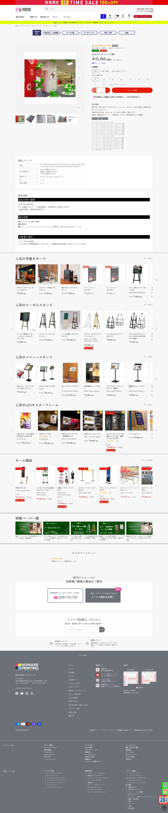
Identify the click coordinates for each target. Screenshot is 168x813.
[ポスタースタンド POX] (48, 373)
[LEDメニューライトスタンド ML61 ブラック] (25, 373)
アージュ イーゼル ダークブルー (47, 335)
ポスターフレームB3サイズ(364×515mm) (104, 147)
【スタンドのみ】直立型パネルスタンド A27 (45, 489)
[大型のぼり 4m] (24, 475)
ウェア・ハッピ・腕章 (135, 792)
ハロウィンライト (134, 773)
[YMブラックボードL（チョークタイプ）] (25, 274)
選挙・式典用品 (133, 799)
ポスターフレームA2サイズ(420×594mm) (104, 140)
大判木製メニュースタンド (92, 387)
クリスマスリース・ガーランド (57, 780)
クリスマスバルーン (53, 785)
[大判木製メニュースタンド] (93, 373)
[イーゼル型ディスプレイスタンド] (70, 321)
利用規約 (120, 730)
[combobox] (83, 8)
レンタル (95, 51)
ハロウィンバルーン (134, 775)
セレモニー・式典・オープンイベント (140, 797)
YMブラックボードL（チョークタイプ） (25, 289)
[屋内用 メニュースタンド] (137, 373)
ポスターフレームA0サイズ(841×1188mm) (104, 137)
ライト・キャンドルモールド (97, 792)
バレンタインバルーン (135, 780)
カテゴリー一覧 (73, 708)
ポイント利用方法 (74, 694)
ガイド (55, 17)
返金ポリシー (94, 730)
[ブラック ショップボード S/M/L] (109, 475)
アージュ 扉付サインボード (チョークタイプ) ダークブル (25, 336)
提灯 (129, 801)
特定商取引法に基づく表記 (143, 730)
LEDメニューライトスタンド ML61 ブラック (25, 387)
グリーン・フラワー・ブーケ (97, 785)
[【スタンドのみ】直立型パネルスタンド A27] (45, 475)
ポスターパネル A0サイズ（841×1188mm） (105, 123)
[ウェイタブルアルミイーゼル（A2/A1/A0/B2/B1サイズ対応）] (137, 321)
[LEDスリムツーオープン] (93, 420)
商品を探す (20, 17)
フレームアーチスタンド (95, 780)
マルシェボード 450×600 (112, 289)
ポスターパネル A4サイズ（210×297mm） (104, 129)
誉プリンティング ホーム (22, 26)
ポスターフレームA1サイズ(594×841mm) (104, 138)
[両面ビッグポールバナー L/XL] (66, 475)
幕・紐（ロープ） (134, 794)
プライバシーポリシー (108, 730)
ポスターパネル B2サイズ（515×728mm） (104, 131)
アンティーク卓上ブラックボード (47, 289)
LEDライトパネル (45, 434)
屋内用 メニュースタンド (137, 387)
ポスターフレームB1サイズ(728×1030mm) (104, 144)
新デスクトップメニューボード (70, 289)
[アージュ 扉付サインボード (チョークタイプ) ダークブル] (25, 321)
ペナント (131, 804)
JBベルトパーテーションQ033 (150, 489)
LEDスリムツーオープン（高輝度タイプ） (70, 435)
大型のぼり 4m (20, 488)
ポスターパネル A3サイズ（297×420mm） (105, 127)
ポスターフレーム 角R (50, 26)
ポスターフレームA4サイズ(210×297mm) (104, 142)
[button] (129, 16)
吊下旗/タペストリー (135, 789)
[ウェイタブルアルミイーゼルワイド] (115, 321)
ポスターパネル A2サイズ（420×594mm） (105, 126)
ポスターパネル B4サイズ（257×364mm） (104, 134)
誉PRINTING (25, 730)
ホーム (93, 122)
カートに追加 (132, 90)
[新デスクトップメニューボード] (70, 274)
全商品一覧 (98, 149)
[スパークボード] (137, 420)
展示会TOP (44, 17)
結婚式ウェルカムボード (95, 775)
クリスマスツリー (52, 775)
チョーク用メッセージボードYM (137, 289)
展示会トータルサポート (76, 690)
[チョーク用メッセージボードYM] (137, 274)
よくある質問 (73, 698)
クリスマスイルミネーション (56, 778)
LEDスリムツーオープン (92, 434)
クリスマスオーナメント (54, 773)
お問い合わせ (73, 701)
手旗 (129, 806)
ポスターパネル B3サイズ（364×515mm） (104, 133)
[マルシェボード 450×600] (115, 274)
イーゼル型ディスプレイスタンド (70, 335)
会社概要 (71, 672)
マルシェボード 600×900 (89, 289)
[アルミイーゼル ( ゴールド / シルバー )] (93, 321)
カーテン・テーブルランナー (97, 773)
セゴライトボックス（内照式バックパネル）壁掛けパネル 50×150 (115, 436)
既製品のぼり (132, 787)
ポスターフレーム (37, 26)
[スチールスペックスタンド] (70, 373)
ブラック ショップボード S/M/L (108, 489)
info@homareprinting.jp (23, 688)
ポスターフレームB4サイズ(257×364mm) (104, 148)
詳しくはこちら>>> (107, 22)
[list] (50, 78)
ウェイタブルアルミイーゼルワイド (115, 335)
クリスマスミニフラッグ (54, 787)
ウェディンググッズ (94, 787)
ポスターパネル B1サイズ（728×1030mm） (105, 130)
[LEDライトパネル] (48, 420)
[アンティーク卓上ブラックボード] (48, 274)
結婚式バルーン (93, 783)
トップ (70, 669)
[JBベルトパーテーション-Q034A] (88, 475)
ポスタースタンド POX (47, 386)
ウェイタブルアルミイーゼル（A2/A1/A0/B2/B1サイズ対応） (137, 336)
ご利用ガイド (73, 680)
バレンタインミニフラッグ (136, 783)
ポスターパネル (99, 122)
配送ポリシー (128, 730)
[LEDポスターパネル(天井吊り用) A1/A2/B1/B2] (25, 420)
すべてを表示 (147, 460)
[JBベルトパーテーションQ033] (151, 475)
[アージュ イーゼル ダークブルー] (48, 321)
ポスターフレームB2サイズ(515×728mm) (104, 145)
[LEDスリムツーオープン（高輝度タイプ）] (70, 420)
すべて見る (148, 258)
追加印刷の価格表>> (26, 204)
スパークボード (134, 434)
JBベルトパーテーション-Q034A (87, 489)
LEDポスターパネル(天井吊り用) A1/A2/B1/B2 (25, 435)
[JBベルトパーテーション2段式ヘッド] (130, 475)
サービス (66, 17)
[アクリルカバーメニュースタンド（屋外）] (115, 373)
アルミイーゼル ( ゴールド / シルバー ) (92, 335)
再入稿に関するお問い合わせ (78, 705)
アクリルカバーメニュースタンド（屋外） (115, 387)
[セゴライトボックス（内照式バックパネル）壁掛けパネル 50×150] (115, 420)
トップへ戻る (83, 655)
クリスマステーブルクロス (55, 783)
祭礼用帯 (131, 808)
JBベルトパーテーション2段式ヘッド (129, 489)
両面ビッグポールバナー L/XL (65, 489)
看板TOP (33, 17)
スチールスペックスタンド (70, 387)
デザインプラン (73, 687)
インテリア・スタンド (95, 789)
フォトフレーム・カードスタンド (98, 778)
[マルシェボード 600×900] (93, 274)
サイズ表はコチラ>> (57, 177)
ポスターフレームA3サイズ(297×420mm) (104, 141)
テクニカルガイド (74, 683)
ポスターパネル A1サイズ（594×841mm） (104, 125)
